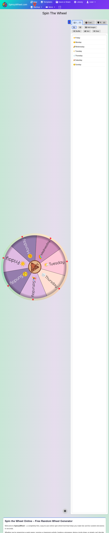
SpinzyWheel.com (18, 4)
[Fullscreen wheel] (59, 7)
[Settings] (65, 511)
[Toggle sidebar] (69, 22)
